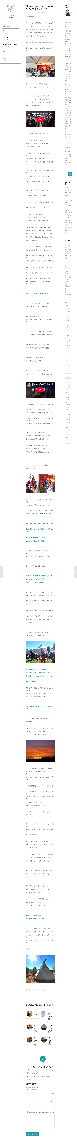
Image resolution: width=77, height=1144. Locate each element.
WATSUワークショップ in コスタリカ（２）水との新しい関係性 (68, 214)
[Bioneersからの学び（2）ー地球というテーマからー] (1, 572)
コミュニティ (68, 356)
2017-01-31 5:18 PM (32, 1073)
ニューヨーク (68, 381)
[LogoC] (10, 10)
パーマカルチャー (68, 403)
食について (68, 294)
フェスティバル (68, 408)
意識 (67, 434)
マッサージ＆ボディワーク (68, 264)
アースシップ (68, 312)
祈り (67, 440)
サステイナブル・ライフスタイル (68, 249)
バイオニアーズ (46, 990)
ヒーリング (68, 260)
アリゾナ (68, 308)
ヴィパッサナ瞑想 (68, 418)
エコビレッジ (68, 326)
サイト (52, 1106)
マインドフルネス (68, 413)
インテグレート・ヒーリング (68, 319)
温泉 (67, 437)
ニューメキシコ (68, 376)
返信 (28, 1079)
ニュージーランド (68, 371)
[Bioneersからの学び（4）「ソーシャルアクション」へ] (75, 572)
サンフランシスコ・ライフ (68, 364)
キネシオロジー (68, 341)
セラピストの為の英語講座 (68, 256)
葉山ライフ (68, 444)
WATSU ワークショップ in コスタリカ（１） (68, 223)
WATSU (67, 305)
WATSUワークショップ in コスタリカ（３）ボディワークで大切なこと (68, 203)
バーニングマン (68, 398)
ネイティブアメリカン (35, 990)
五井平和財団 (68, 423)
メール (52, 1100)
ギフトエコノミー (68, 346)
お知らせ (67, 245)
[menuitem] (10, 25)
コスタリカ (68, 351)
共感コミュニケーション (68, 429)
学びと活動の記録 (42, 12)
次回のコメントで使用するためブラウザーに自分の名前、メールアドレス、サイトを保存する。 (41, 1113)
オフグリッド (68, 336)
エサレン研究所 (68, 331)
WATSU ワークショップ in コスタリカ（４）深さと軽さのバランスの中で (68, 191)
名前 (52, 1093)
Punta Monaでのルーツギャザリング (68, 230)
